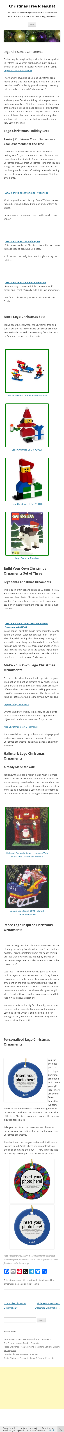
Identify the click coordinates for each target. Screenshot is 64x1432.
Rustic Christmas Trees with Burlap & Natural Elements (29, 1358)
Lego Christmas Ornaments (18, 70)
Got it (52, 1430)
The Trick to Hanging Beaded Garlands (21, 1343)
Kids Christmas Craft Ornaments (21, 726)
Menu (32, 24)
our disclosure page (20, 1263)
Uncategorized (33, 1280)
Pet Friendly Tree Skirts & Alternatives (21, 1354)
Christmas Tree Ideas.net (32, 6)
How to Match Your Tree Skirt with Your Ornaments (27, 1339)
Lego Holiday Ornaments (16, 704)
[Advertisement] (32, 1388)
